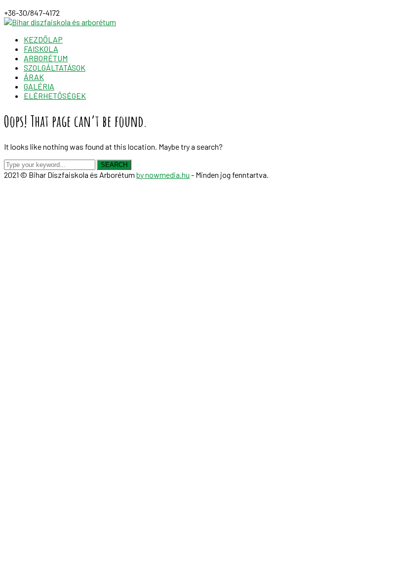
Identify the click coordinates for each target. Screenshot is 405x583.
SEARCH (114, 164)
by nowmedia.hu (163, 174)
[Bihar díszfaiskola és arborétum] (60, 22)
